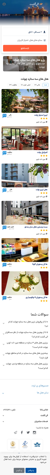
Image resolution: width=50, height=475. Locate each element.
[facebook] (22, 432)
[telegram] (15, 432)
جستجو (25, 48)
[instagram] (34, 432)
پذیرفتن (31, 470)
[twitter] (28, 432)
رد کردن (19, 470)
